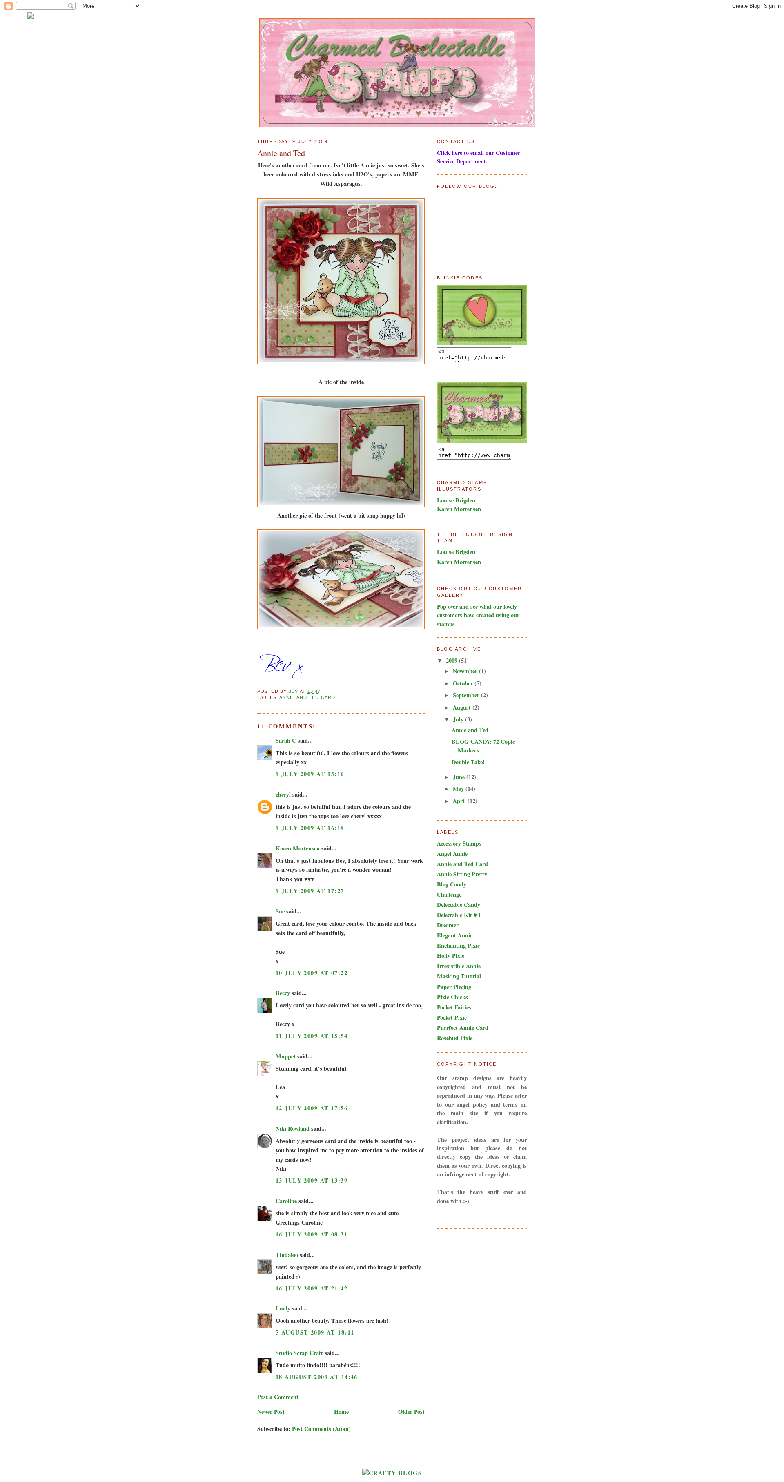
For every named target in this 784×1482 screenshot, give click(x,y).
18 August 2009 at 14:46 (317, 1377)
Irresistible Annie (459, 966)
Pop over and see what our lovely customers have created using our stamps (478, 615)
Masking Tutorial (459, 976)
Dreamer (448, 925)
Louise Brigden (456, 500)
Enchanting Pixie (458, 945)
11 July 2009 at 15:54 (311, 1035)
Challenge (449, 894)
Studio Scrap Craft (299, 1352)
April (460, 801)
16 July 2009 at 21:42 (311, 1288)
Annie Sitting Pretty (462, 874)
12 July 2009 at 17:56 (311, 1108)
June (459, 776)
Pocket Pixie (452, 1017)
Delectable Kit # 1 (459, 915)
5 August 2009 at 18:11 (315, 1332)
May (459, 788)
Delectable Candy (458, 904)
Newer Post (271, 1411)
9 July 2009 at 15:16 (310, 774)
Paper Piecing (454, 986)
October (463, 683)
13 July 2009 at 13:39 (311, 1180)
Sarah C (286, 740)
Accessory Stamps (459, 843)
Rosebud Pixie (454, 1037)
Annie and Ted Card (307, 697)
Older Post (411, 1411)
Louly (283, 1308)
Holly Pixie (450, 955)
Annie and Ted (470, 729)
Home (341, 1411)
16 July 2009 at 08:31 (311, 1234)
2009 (452, 660)
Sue (280, 911)
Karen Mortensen (298, 848)
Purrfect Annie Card (462, 1027)
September (467, 695)
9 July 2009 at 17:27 (310, 890)
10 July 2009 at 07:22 (311, 973)
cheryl (283, 794)
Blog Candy (451, 884)
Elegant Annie (454, 935)
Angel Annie (452, 853)
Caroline (286, 1200)
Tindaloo (287, 1254)
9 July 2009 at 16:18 (310, 828)
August (462, 707)
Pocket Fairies (454, 1007)
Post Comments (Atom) (321, 1428)
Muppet (286, 1056)
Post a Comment (277, 1397)
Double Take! (468, 762)
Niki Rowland (293, 1128)
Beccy (283, 993)
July (459, 719)
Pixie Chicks (452, 997)
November (466, 671)
